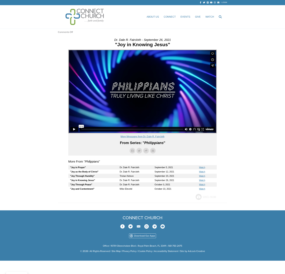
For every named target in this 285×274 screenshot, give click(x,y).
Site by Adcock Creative (192, 251)
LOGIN (224, 2)
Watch (209, 17)
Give (198, 17)
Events (185, 17)
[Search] (218, 16)
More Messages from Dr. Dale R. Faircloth (142, 136)
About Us (153, 17)
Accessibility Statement (166, 251)
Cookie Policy (145, 251)
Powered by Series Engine (206, 197)
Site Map (116, 251)
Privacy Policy (129, 251)
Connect (170, 17)
